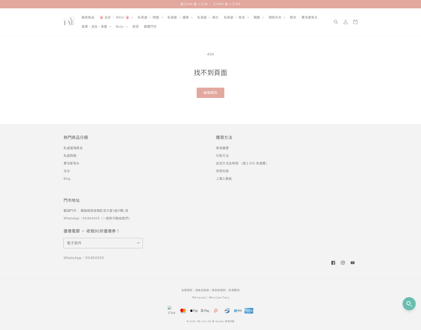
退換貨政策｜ (203, 290)
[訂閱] (138, 243)
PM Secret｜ (200, 297)
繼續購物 (210, 92)
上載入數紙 (224, 178)
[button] (336, 22)
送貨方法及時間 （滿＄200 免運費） (242, 163)
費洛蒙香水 (72, 163)
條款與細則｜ (220, 290)
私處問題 (70, 155)
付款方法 (222, 155)
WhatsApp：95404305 (84, 257)
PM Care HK (204, 321)
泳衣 (67, 171)
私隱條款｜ (188, 290)
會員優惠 (222, 148)
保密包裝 (222, 171)
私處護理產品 (73, 148)
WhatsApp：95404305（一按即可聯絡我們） (98, 218)
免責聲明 (233, 290)
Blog (67, 178)
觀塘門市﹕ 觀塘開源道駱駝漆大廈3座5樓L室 (96, 210)
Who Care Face (219, 297)
